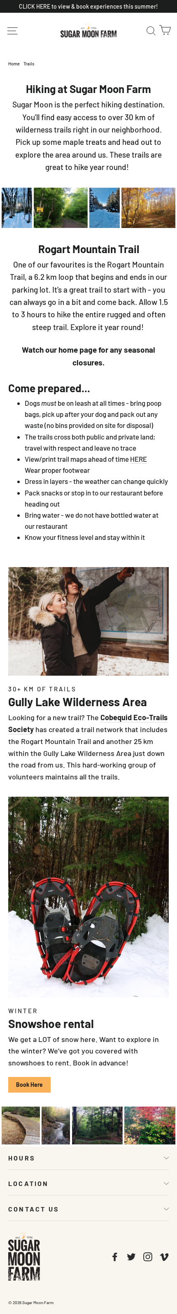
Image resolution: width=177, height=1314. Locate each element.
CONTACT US (33, 1209)
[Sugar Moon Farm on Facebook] (114, 1255)
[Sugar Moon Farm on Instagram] (147, 1255)
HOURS (21, 1158)
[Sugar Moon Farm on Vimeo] (164, 1255)
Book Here (29, 1084)
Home (14, 63)
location (28, 1183)
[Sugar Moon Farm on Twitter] (131, 1255)
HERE (138, 459)
